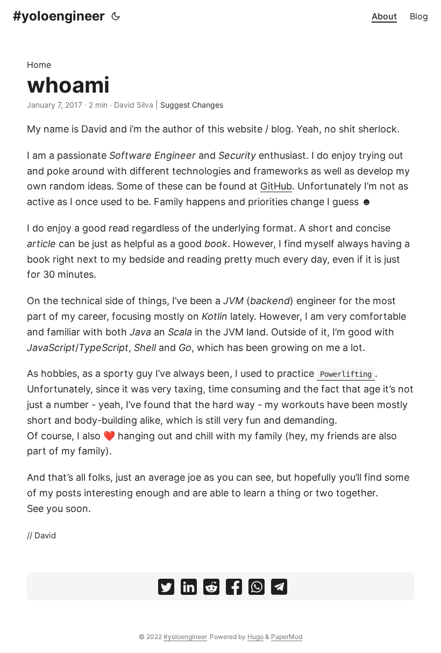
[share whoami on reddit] (211, 589)
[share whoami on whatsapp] (256, 589)
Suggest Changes (191, 104)
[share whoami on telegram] (279, 589)
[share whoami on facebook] (234, 589)
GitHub (276, 186)
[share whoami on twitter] (166, 589)
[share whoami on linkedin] (189, 589)
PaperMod (286, 637)
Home (39, 64)
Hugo (255, 637)
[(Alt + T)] (115, 16)
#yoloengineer (59, 16)
